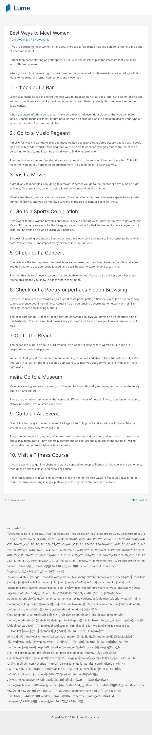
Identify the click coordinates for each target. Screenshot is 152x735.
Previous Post (14, 500)
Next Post (140, 500)
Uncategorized (20, 39)
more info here (32, 114)
